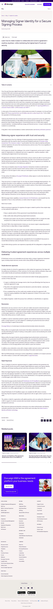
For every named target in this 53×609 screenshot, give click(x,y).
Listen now (7, 37)
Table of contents (7, 85)
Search (23, 0)
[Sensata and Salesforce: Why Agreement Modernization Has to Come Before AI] (14, 442)
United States (24, 583)
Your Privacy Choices (33, 600)
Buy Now (39, 4)
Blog (7, 15)
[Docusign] (9, 4)
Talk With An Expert (30, 4)
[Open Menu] (2, 5)
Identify (3, 420)
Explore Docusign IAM (11, 491)
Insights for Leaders (14, 15)
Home (3, 15)
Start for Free (9, 486)
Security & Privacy (10, 420)
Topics (49, 8)
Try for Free (47, 4)
